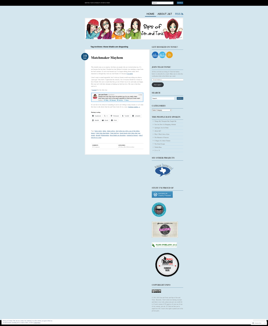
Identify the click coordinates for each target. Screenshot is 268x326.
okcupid (98, 135)
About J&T (165, 14)
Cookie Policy (37, 322)
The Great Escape (159, 144)
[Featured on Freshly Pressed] (162, 199)
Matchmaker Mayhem (107, 57)
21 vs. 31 (157, 150)
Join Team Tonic (161, 67)
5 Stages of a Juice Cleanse (162, 141)
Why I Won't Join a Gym (161, 134)
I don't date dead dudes (102, 133)
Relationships (105, 135)
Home (150, 14)
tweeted (94, 90)
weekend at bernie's (132, 135)
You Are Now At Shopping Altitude (165, 124)
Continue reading (134, 107)
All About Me (122, 147)
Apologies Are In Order (161, 128)
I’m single (130, 74)
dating (104, 131)
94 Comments (96, 147)
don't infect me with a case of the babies (128, 131)
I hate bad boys (114, 133)
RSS (178, 14)
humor (93, 133)
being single (98, 131)
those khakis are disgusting (118, 135)
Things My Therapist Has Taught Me (165, 121)
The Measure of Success (161, 137)
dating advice (111, 131)
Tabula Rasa (158, 147)
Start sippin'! (158, 85)
